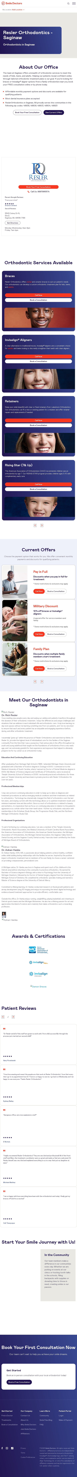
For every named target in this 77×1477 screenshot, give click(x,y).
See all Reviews (10, 208)
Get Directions (12, 223)
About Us (24, 1420)
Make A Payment (65, 1420)
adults (11, 287)
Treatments (6, 1420)
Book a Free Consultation (19, 1382)
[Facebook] (2, 1448)
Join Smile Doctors (28, 1429)
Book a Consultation (38, 300)
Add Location (17, 10)
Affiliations (25, 1433)
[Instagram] (7, 1448)
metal (29, 282)
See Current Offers (54, 112)
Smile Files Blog (46, 1420)
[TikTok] (12, 1448)
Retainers (12, 401)
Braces (10, 276)
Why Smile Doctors (28, 1424)
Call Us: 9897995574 (40, 191)
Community (44, 1415)
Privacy (23, 1448)
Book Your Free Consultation (27, 112)
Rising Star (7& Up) (18, 465)
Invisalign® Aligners (18, 340)
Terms (23, 1453)
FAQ (41, 1424)
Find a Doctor (7, 1415)
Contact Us (25, 1415)
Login (61, 1415)
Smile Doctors (50, 1448)
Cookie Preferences (28, 1457)
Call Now (38, 295)
